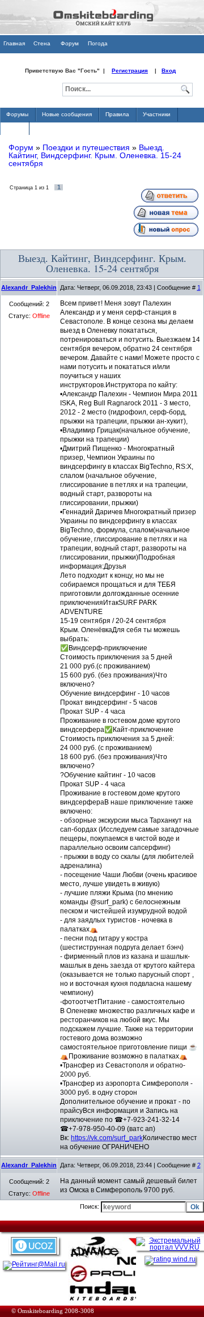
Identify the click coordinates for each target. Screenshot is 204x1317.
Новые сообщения (67, 114)
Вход (169, 70)
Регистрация (130, 70)
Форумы (17, 114)
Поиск (14, 128)
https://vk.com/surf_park (107, 1138)
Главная (14, 43)
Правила (117, 114)
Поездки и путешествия (86, 147)
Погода (98, 43)
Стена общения (41, 46)
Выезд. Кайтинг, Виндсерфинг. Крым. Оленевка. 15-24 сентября (94, 155)
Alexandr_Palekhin (29, 287)
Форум (70, 43)
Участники (157, 114)
